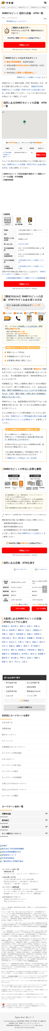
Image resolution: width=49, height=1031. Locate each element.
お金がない (25, 884)
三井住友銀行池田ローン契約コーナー (7, 155)
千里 (20, 642)
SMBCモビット (24, 7)
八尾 (24, 662)
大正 (4, 646)
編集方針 (43, 1021)
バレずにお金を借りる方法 (12, 879)
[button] (24, 122)
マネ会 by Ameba (13, 976)
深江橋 (14, 658)
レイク (25, 874)
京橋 (29, 634)
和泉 (36, 626)
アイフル (7, 874)
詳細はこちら (24, 45)
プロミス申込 (20, 608)
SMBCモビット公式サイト (32, 533)
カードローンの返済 (10, 771)
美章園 (41, 654)
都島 (36, 658)
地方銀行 (5, 827)
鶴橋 (18, 646)
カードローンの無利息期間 (12, 889)
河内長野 (20, 634)
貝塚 (11, 634)
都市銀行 (5, 820)
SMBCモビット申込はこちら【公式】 (22, 458)
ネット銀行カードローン (12, 833)
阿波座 (5, 626)
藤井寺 (5, 658)
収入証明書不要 (33, 683)
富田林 (21, 650)
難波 (40, 650)
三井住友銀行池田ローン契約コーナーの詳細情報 (25, 278)
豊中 (13, 650)
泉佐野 (12, 630)
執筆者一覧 (36, 1021)
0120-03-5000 (23, 244)
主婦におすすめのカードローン (14, 783)
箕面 (4, 662)
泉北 (41, 642)
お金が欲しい (8, 884)
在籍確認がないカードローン (13, 747)
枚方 (33, 654)
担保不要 (9, 687)
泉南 (34, 642)
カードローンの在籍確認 (12, 777)
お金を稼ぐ (17, 884)
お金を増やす (23, 881)
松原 (29, 658)
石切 (29, 626)
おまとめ (9, 695)
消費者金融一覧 (9, 871)
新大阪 (39, 638)
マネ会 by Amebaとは (9, 1021)
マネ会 (3, 7)
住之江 (12, 642)
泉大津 (14, 626)
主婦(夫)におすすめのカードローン (15, 899)
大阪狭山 (36, 630)
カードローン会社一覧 (10, 869)
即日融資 (7, 893)
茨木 (4, 630)
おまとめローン (8, 759)
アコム (13, 874)
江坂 (27, 630)
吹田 (4, 642)
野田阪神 (15, 654)
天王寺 (5, 650)
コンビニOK (32, 695)
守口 (16, 662)
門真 (4, 634)
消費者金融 (6, 728)
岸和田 (37, 634)
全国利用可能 (11, 691)
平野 (22, 658)
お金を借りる (7, 722)
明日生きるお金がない (11, 881)
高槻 (11, 646)
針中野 (24, 654)
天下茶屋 (34, 646)
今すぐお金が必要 (28, 879)
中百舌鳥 (31, 650)
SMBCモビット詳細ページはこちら (31, 77)
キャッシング (7, 741)
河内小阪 (6, 638)
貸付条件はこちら (33, 960)
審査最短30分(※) (33, 691)
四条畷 (30, 638)
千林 (27, 642)
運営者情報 (20, 1021)
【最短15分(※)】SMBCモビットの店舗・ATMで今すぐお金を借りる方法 (23, 89)
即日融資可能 (11, 683)
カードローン (11, 7)
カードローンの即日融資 (12, 753)
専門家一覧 (28, 1021)
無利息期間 (31, 687)
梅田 (20, 630)
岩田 (22, 626)
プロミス (19, 874)
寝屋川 (5, 654)
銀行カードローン (9, 734)
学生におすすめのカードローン (14, 789)
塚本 (25, 646)
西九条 (21, 638)
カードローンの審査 (10, 795)
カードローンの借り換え (12, 765)
